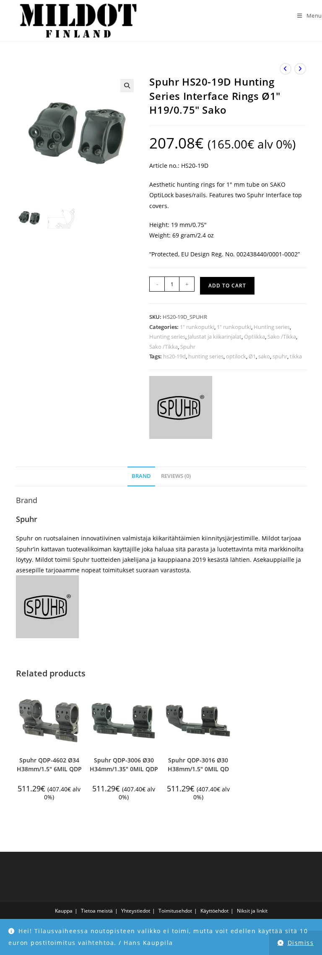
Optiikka (254, 336)
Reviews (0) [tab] (176, 476)
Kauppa (64, 910)
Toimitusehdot (175, 910)
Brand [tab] (141, 476)
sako (264, 356)
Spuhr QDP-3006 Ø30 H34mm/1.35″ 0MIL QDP (124, 764)
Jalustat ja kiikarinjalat (215, 336)
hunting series (205, 356)
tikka (296, 356)
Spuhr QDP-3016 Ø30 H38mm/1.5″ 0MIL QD (198, 764)
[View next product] (300, 69)
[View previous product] (285, 69)
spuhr (280, 356)
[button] (127, 85)
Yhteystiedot (135, 910)
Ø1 (252, 356)
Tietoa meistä (97, 910)
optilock (236, 356)
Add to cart (227, 285)
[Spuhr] (180, 407)
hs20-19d (174, 356)
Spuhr (187, 346)
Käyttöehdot (214, 910)
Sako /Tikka (281, 336)
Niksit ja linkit (252, 910)
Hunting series (272, 327)
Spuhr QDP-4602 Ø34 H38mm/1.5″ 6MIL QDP (49, 764)
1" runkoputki (197, 327)
